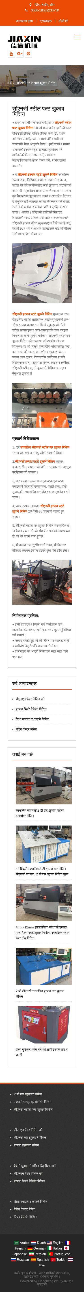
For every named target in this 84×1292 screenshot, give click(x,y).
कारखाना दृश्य (24, 21)
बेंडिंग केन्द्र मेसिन (26, 729)
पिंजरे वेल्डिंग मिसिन (25, 1217)
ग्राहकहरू (46, 21)
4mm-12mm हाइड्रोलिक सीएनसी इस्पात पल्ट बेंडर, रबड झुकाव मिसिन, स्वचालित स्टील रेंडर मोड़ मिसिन (42, 932)
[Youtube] (11, 54)
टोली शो (63, 21)
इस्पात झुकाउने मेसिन (26, 1145)
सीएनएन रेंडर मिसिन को (30, 699)
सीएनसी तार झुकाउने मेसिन (30, 1137)
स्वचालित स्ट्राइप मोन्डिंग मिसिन (33, 1102)
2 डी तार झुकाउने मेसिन (28, 1094)
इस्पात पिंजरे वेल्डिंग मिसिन (31, 709)
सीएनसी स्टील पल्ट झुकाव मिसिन (33, 1109)
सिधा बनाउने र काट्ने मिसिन (32, 719)
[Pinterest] (28, 54)
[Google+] (20, 54)
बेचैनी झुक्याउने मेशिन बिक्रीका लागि (35, 1166)
